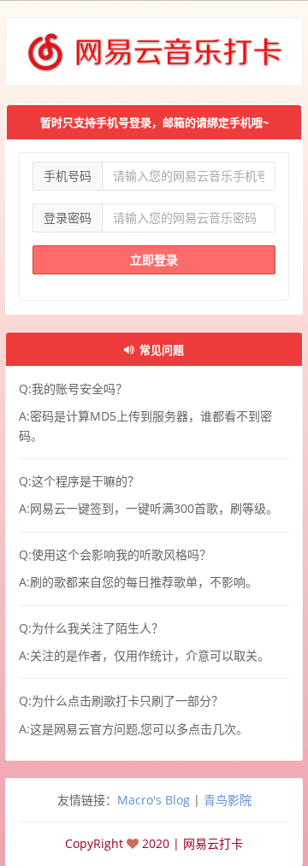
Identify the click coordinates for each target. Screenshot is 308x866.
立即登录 (154, 259)
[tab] (154, 349)
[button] (154, 348)
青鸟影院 (228, 800)
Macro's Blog (153, 800)
